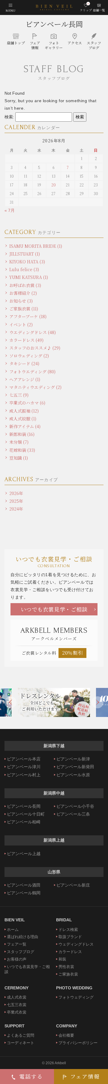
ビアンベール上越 (23, 853)
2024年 (16, 509)
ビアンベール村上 (23, 774)
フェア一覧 (16, 944)
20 (53, 184)
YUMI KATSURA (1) (28, 277)
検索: (9, 116)
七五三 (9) (18, 395)
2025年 (16, 501)
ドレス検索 (68, 929)
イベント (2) (21, 324)
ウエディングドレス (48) (32, 332)
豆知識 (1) (18, 458)
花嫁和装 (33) (22, 450)
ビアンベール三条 (73, 814)
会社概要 (66, 1035)
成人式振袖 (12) (24, 411)
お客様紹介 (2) (23, 293)
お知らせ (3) (21, 301)
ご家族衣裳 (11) (23, 309)
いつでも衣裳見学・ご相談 (54, 609)
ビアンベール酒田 (23, 885)
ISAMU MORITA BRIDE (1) (35, 246)
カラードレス (70, 951)
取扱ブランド (70, 936)
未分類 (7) (18, 442)
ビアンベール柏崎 (23, 821)
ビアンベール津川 (23, 766)
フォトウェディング (76, 997)
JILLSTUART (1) (24, 254)
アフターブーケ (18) (27, 316)
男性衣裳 (66, 966)
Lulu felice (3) (24, 269)
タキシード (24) (24, 363)
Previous (10, 702)
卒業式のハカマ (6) (27, 403)
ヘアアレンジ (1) (24, 379)
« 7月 (9, 210)
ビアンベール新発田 (75, 766)
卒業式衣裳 (16, 1012)
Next (98, 702)
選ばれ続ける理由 (22, 936)
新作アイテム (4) (24, 426)
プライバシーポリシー (78, 1043)
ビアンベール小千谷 (75, 806)
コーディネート (20, 1043)
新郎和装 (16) (21, 434)
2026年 (16, 493)
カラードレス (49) (26, 340)
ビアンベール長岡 (54, 24)
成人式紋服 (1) (22, 419)
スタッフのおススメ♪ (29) (34, 348)
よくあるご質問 (20, 1035)
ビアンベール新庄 (73, 885)
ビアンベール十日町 (26, 814)
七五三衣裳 (16, 1005)
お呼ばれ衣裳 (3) (25, 285)
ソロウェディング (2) (29, 356)
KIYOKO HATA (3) (27, 262)
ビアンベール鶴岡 (23, 892)
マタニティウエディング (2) (35, 387)
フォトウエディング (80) (32, 372)
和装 (62, 959)
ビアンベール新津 (73, 759)
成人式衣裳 (16, 997)
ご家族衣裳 (68, 974)
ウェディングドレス (76, 944)
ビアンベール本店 (23, 759)
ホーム (13, 929)
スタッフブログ (20, 951)
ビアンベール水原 (73, 774)
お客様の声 (16, 959)
